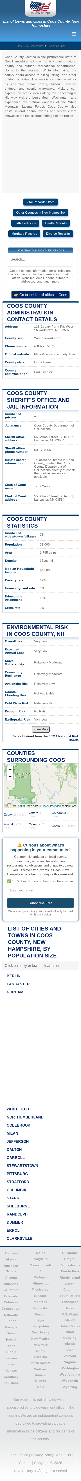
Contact (25, 1463)
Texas (69, 1308)
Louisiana (11, 1383)
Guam (11, 1333)
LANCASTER (18, 984)
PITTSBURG (17, 1174)
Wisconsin (70, 1380)
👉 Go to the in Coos (40, 295)
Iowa (11, 1364)
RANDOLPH (17, 1214)
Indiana (11, 1358)
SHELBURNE (18, 1206)
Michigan (41, 1277)
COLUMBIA (16, 1190)
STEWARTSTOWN (22, 1166)
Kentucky (11, 1377)
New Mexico (40, 1338)
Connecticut (11, 1308)
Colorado (11, 1296)
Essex (15, 814)
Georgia (11, 1327)
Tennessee (70, 1302)
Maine (40, 1253)
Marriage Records (24, 233)
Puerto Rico (70, 1271)
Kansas (11, 1370)
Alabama (11, 1253)
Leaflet (20, 806)
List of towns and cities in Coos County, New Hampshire (41, 23)
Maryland (41, 1259)
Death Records (56, 223)
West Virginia (70, 1374)
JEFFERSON (18, 1141)
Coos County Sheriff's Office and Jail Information (38, 400)
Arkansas (11, 1284)
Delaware (11, 1315)
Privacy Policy (42, 1455)
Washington (70, 1368)
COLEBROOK (18, 1125)
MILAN (12, 1133)
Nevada (40, 1314)
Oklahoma (70, 1253)
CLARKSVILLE (20, 1238)
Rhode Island (70, 1277)
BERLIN (13, 976)
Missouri (40, 1296)
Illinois (11, 1352)
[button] (10, 769)
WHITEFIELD (18, 1109)
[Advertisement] (40, 1049)
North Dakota (40, 1363)
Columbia (11, 1302)
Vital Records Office (41, 202)
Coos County (57, 46)
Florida (11, 1321)
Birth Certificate (25, 223)
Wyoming (70, 1387)
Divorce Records (58, 233)
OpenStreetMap (51, 806)
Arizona (11, 1277)
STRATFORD (18, 1182)
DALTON (14, 1150)
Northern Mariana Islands (40, 1374)
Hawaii (11, 1339)
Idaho (11, 1346)
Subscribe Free (40, 903)
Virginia (70, 1362)
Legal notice (18, 1455)
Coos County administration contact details (32, 312)
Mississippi (40, 1289)
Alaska (11, 1259)
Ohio (40, 1387)
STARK (13, 1198)
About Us (63, 1455)
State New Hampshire (29, 46)
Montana (40, 1302)
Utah (70, 1349)
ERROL (13, 1230)
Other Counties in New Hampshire (40, 212)
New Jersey (40, 1332)
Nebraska (40, 1308)
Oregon (70, 1259)
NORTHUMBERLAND (25, 1117)
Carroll (63, 826)
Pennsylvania (70, 1265)
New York (41, 1345)
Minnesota (40, 1283)
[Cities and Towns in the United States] (40, 8)
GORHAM (15, 992)
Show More (41, 729)
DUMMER (15, 1222)
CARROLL (16, 1158)
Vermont (70, 1356)
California (11, 1290)
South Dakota (69, 1296)
